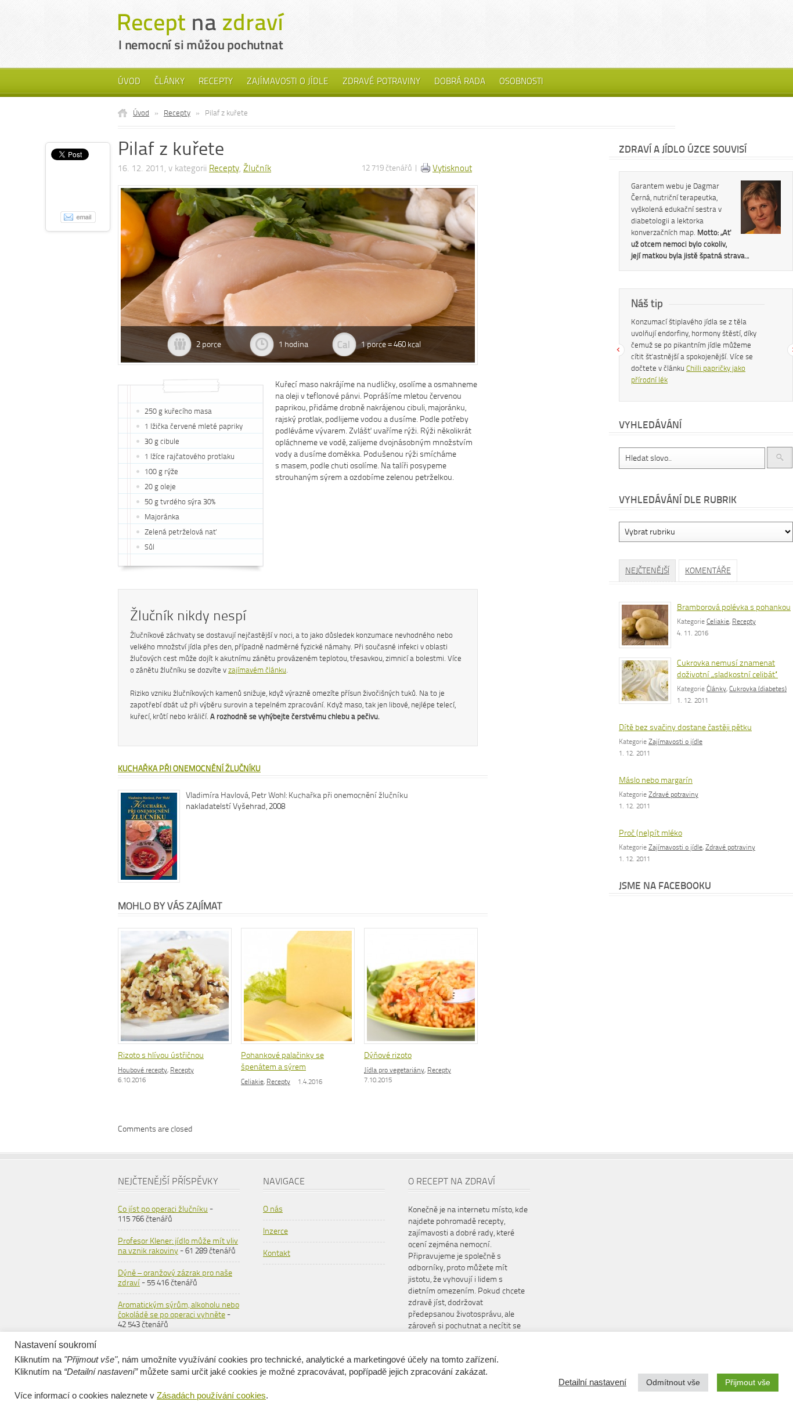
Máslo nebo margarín (656, 780)
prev (618, 350)
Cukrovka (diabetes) (758, 689)
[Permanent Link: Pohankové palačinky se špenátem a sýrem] (301, 1045)
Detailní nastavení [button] (592, 1382)
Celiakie (252, 1082)
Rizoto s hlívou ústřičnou (161, 1055)
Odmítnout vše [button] (673, 1382)
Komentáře (708, 571)
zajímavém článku (257, 670)
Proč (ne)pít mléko (650, 833)
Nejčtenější (647, 571)
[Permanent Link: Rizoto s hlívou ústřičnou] (177, 1045)
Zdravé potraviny (381, 81)
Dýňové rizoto (388, 1055)
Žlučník (257, 168)
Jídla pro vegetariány (394, 1070)
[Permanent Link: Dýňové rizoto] (424, 1045)
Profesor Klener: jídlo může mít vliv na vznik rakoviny (178, 1246)
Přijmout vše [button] (747, 1382)
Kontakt (276, 1253)
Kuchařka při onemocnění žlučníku (189, 769)
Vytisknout (452, 168)
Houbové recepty (142, 1070)
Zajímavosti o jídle (288, 81)
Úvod (129, 81)
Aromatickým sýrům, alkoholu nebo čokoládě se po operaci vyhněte (178, 1310)
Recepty (216, 81)
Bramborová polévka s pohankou (734, 607)
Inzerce (275, 1231)
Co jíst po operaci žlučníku (163, 1209)
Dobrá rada (459, 81)
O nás (273, 1209)
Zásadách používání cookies (211, 1395)
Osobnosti (521, 81)
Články (169, 81)
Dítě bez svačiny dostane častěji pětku (685, 727)
